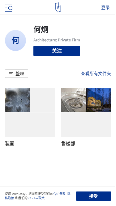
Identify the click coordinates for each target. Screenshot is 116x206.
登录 (105, 7)
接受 (93, 196)
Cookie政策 (36, 198)
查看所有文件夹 (96, 73)
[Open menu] (8, 7)
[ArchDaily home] (58, 7)
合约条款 (59, 193)
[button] (16, 73)
